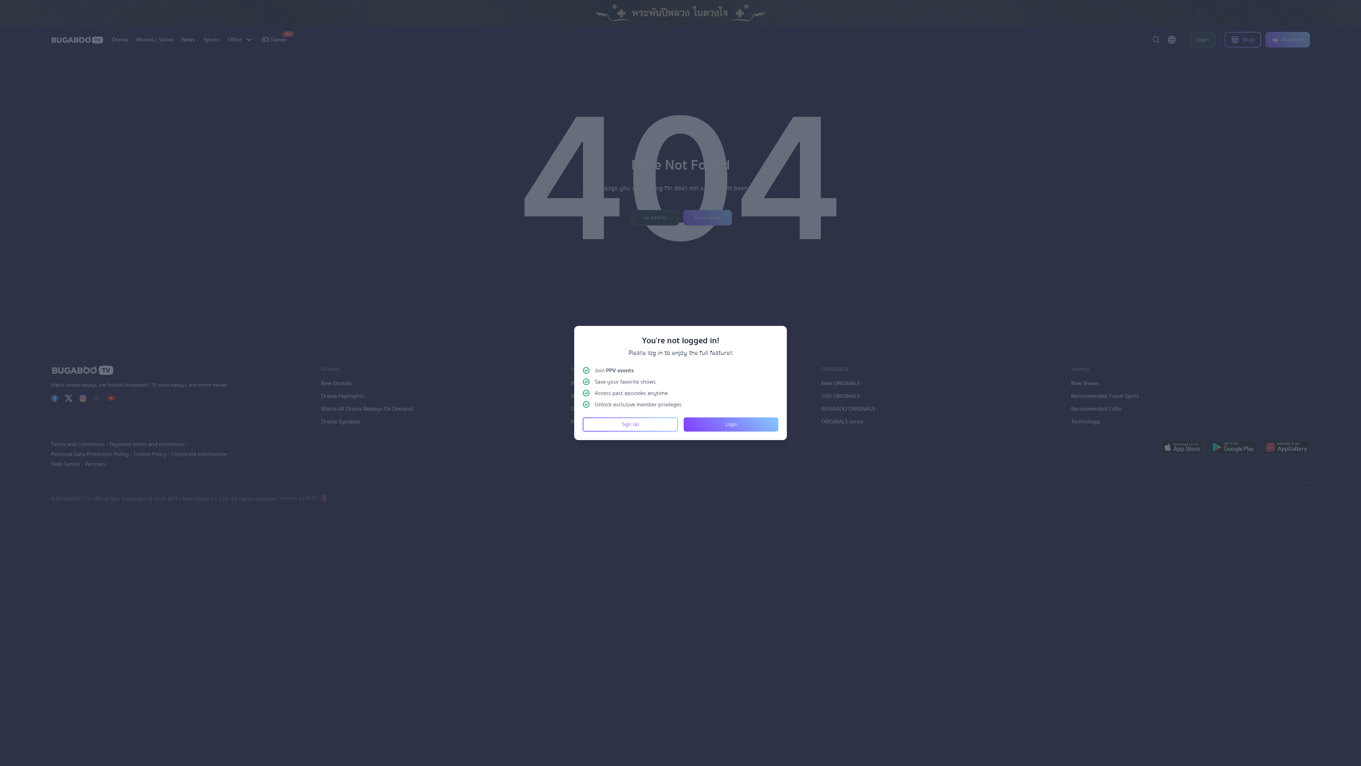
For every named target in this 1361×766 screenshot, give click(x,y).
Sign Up (630, 424)
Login (731, 424)
